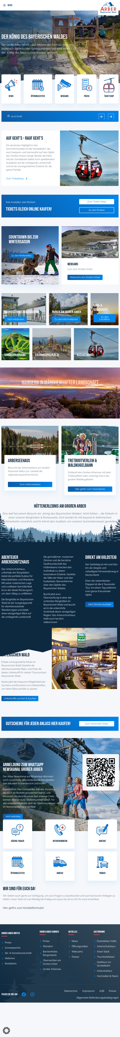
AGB (101, 991)
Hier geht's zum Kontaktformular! (23, 907)
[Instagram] (32, 994)
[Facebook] (24, 994)
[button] (4, 5)
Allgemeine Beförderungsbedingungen (97, 997)
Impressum (88, 991)
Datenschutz (71, 991)
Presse (112, 991)
